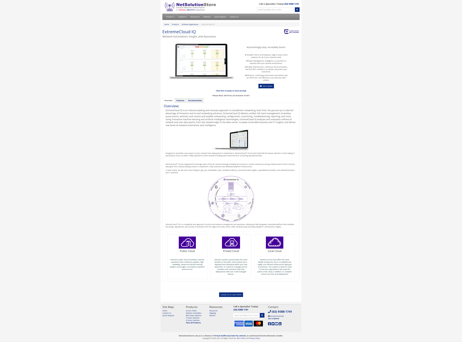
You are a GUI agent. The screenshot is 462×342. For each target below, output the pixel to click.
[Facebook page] (269, 324)
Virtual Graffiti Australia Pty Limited (230, 336)
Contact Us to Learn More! (231, 294)
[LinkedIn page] (280, 324)
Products (170, 17)
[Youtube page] (276, 324)
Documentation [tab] (195, 100)
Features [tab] (180, 100)
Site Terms (241, 338)
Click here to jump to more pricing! (231, 91)
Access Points (191, 310)
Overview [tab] (168, 100)
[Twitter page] (273, 324)
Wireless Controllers (193, 313)
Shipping (212, 313)
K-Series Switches (193, 320)
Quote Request (220, 17)
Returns (212, 315)
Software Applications (190, 24)
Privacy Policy (254, 338)
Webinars (207, 17)
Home (166, 24)
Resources (194, 17)
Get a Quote (267, 86)
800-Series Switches (193, 315)
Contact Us (234, 17)
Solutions (182, 17)
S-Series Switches (192, 318)
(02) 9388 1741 (291, 3)
